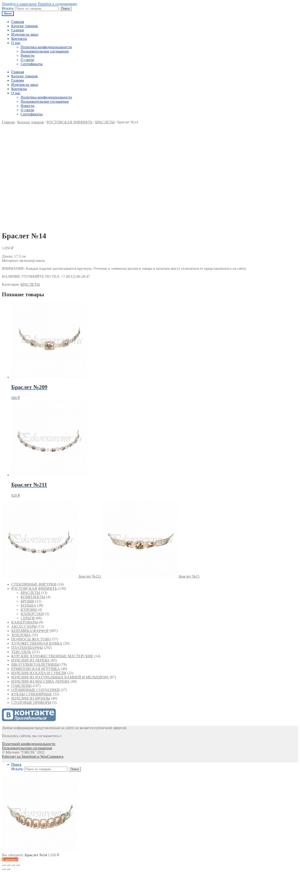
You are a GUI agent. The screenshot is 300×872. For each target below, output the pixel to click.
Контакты (19, 39)
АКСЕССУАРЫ (24, 626)
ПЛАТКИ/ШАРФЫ (27, 648)
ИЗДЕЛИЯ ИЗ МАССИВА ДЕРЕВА (40, 681)
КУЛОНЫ (29, 610)
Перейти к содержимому (57, 4)
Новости (27, 55)
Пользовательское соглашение (45, 51)
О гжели (27, 60)
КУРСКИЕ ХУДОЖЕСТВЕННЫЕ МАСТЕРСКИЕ (52, 656)
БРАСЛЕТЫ (105, 122)
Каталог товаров (24, 26)
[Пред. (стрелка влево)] (4, 869)
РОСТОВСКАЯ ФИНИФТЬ (69, 122)
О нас (15, 43)
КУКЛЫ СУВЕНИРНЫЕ (31, 694)
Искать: (8, 8)
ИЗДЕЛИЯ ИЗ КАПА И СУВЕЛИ (38, 673)
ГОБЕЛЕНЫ (21, 686)
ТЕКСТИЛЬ (21, 652)
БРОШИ (27, 601)
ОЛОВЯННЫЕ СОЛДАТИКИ (35, 690)
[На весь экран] (13, 865)
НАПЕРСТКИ (32, 614)
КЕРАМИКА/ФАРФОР (30, 631)
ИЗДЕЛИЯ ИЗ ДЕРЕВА (30, 660)
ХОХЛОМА (21, 635)
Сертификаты (32, 64)
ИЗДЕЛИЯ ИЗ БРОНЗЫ (30, 698)
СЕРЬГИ (28, 618)
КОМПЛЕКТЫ (33, 597)
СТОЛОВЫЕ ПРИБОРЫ (31, 702)
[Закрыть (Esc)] (4, 865)
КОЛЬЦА (28, 605)
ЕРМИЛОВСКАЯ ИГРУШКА (35, 669)
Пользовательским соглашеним (27, 748)
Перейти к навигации (19, 4)
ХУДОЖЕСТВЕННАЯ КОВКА (36, 643)
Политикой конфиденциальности (28, 744)
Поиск (65, 8)
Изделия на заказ (24, 34)
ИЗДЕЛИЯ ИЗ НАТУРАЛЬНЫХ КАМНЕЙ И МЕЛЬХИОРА (60, 677)
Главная (17, 22)
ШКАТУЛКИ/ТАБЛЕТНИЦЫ (35, 664)
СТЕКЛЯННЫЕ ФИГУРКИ (33, 584)
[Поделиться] (8, 865)
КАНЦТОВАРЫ (24, 622)
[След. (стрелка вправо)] (8, 869)
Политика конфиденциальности (46, 47)
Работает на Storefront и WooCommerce (33, 756)
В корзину (10, 859)
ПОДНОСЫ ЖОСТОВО (31, 639)
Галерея (17, 30)
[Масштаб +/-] (18, 865)
